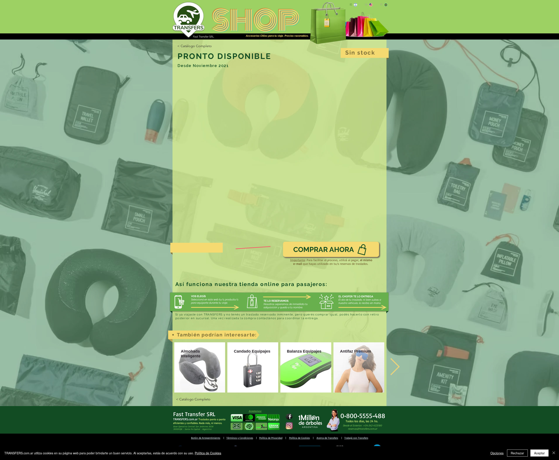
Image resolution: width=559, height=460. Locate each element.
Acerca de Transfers (327, 437)
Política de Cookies (299, 437)
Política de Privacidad (270, 437)
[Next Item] (394, 367)
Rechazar (517, 453)
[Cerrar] (553, 453)
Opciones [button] (497, 453)
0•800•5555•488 (362, 416)
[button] (255, 422)
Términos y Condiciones (239, 437)
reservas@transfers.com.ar (362, 428)
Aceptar (539, 453)
